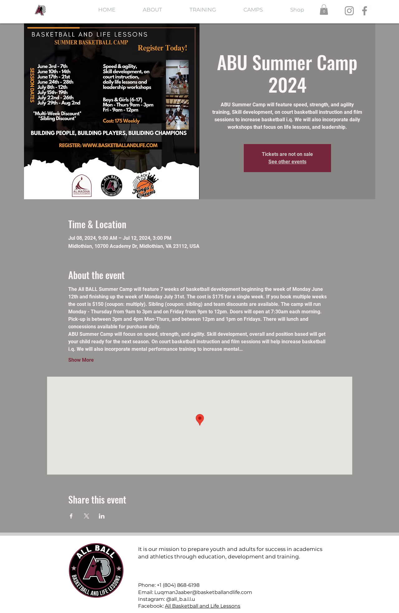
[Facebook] (364, 11)
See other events (287, 162)
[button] (324, 9)
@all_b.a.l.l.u (180, 599)
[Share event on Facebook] (71, 516)
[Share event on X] (86, 516)
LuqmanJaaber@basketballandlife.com (203, 592)
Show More (81, 360)
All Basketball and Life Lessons (202, 606)
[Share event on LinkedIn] (102, 516)
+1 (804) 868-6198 (178, 585)
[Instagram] (349, 11)
